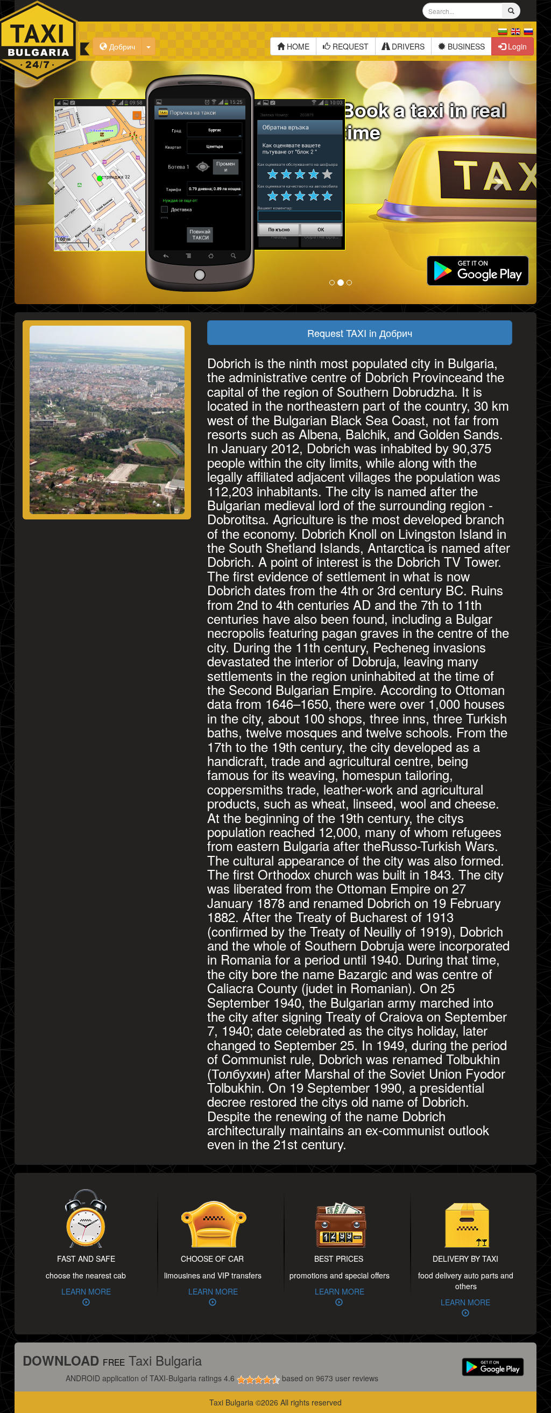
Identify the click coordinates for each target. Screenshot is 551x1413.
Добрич (121, 46)
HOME (297, 46)
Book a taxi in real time (423, 120)
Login (516, 46)
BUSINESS (465, 46)
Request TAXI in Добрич (359, 333)
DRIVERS (407, 46)
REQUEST (349, 46)
